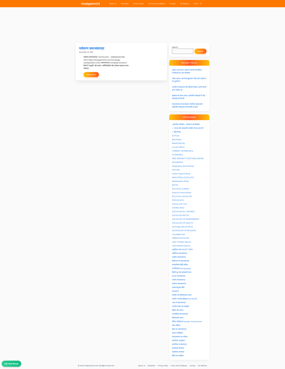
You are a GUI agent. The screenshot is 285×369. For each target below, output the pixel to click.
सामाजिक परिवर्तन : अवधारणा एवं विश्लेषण (186, 124)
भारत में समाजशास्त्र (179, 302)
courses (172, 3)
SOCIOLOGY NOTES (180, 215)
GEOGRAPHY (177, 162)
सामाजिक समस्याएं (178, 351)
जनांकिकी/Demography (181, 268)
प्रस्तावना (175, 291)
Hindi (196, 3)
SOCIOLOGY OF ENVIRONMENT (186, 219)
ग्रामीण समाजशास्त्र (179, 257)
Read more (91, 74)
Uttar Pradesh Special (181, 242)
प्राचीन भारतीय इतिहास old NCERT (184, 298)
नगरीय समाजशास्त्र (178, 279)
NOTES (175, 185)
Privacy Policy (138, 3)
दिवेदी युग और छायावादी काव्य (181, 272)
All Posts (175, 135)
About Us (112, 3)
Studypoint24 (90, 3)
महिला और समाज (177, 310)
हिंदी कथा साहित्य (178, 355)
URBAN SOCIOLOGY (180, 238)
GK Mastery (184, 3)
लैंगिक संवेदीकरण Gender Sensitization (187, 321)
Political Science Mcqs (181, 192)
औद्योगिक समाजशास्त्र (179, 253)
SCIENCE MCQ (178, 207)
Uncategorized (178, 234)
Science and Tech (179, 204)
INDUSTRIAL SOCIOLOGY (183, 177)
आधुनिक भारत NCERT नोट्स (182, 249)
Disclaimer (125, 3)
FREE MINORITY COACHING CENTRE (188, 158)
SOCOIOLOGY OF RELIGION (184, 230)
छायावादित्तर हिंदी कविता (180, 264)
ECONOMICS (177, 154)
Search (175, 47)
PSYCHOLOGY (178, 200)
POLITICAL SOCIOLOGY (182, 196)
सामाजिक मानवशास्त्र (179, 344)
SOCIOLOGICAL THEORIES (183, 211)
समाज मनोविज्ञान (177, 333)
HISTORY (176, 169)
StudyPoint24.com (91, 365)
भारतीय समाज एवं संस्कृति (180, 306)
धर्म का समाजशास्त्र (178, 276)
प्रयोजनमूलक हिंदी (178, 287)
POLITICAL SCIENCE (180, 188)
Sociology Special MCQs (182, 226)
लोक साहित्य (176, 325)
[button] (201, 3)
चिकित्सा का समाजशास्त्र (180, 260)
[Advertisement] (142, 24)
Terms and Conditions (156, 3)
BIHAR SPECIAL (178, 143)
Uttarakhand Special (181, 245)
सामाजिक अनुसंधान (178, 340)
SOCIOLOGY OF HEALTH (182, 223)
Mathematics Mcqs (180, 181)
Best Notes (176, 139)
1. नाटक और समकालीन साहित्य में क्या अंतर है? (188, 128)
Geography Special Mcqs (183, 166)
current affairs (178, 147)
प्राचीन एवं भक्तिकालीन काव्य (182, 295)
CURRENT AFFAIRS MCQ (182, 151)
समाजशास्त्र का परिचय (180, 336)
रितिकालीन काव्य (178, 317)
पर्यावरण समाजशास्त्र (91, 48)
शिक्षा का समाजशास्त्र (179, 329)
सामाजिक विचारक (178, 348)
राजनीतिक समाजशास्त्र (180, 314)
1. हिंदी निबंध (176, 132)
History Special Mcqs (181, 173)
